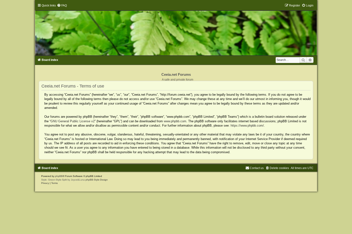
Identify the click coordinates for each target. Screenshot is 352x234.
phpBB (59, 176)
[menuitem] (62, 5)
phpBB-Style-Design (96, 179)
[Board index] (176, 29)
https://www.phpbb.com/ (247, 125)
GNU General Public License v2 (73, 121)
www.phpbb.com (175, 121)
